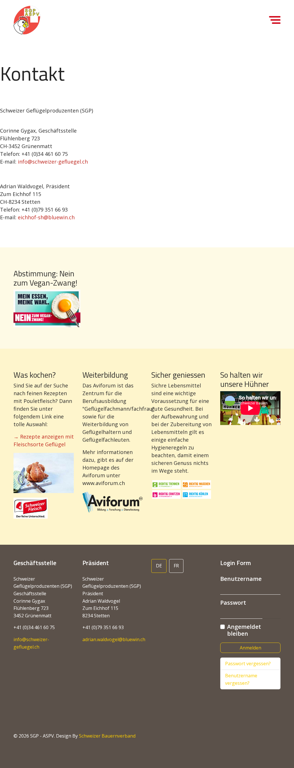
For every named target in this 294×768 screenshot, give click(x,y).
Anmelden (250, 648)
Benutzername (241, 578)
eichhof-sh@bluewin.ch (46, 217)
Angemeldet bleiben (244, 630)
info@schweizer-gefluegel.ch (53, 161)
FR (176, 566)
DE (159, 566)
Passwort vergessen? (248, 663)
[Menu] (275, 34)
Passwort (233, 602)
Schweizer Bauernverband (107, 736)
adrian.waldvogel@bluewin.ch (113, 639)
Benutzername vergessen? (241, 679)
